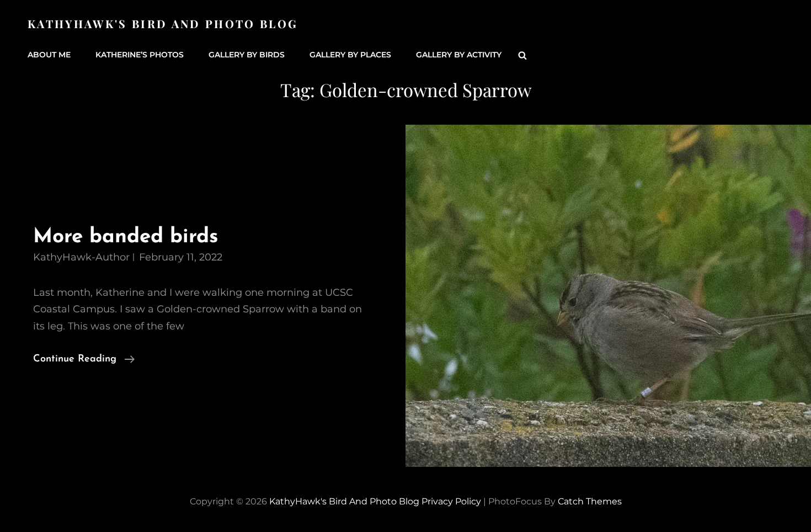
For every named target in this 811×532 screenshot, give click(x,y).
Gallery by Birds (247, 55)
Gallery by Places (350, 55)
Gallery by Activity (458, 55)
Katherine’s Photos (139, 55)
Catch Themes (590, 501)
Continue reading (84, 361)
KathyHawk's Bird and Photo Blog (163, 23)
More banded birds (125, 237)
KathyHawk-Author (81, 257)
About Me (49, 55)
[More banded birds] (608, 296)
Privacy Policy (451, 501)
